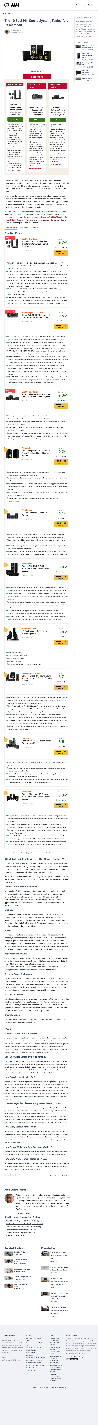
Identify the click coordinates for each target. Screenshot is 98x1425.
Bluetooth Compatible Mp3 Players (87, 55)
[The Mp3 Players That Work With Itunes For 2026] (78, 46)
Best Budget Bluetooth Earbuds (35, 1357)
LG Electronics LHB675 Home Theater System (34, 632)
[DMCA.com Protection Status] (72, 1359)
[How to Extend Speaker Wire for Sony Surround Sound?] (45, 1253)
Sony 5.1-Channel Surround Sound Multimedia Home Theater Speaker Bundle (37, 678)
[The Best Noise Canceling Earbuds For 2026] (8, 1286)
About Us (69, 1357)
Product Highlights (27, 250)
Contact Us (88, 1357)
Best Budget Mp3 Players (33, 1347)
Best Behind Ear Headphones (34, 1368)
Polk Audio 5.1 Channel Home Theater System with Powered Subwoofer (15, 109)
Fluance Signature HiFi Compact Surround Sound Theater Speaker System (36, 796)
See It (15, 119)
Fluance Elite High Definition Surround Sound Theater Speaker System (36, 568)
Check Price (61, 252)
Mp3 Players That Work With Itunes (34, 1339)
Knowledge (34, 227)
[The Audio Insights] (12, 5)
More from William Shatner (15, 1235)
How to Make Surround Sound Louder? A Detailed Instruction (59, 1310)
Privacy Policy (78, 1357)
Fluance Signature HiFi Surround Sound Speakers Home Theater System (36, 453)
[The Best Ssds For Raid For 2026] (8, 1253)
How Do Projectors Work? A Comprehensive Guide (55, 1350)
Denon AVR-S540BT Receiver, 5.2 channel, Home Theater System (37, 111)
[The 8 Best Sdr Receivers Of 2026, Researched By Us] (78, 72)
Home (78, 5)
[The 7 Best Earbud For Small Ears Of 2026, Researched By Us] (8, 1270)
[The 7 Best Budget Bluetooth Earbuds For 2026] (8, 1261)
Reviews (90, 5)
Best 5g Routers (87, 78)
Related (24, 227)
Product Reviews (31, 1370)
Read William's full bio (23, 1213)
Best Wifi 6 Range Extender (22, 1276)
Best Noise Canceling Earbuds (35, 1365)
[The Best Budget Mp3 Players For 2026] (78, 63)
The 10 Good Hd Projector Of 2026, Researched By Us (24, 1227)
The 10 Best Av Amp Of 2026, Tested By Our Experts (24, 1221)
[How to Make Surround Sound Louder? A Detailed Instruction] (45, 1308)
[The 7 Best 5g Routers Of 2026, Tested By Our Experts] (78, 79)
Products (10, 227)
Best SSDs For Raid (20, 1252)
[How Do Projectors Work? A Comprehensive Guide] (45, 1268)
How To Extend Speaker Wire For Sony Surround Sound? (55, 1341)
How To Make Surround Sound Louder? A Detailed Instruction (56, 1377)
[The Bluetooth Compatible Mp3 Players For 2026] (78, 55)
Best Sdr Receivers (31, 1350)
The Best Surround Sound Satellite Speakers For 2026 (24, 1224)
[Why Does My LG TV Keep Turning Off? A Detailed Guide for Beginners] (45, 1294)
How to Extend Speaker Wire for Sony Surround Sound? (58, 1255)
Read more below (14, 170)
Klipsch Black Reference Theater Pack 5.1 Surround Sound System (58, 111)
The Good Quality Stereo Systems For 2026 (21, 1229)
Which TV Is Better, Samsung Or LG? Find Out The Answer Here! (59, 1281)
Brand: (57, 247)
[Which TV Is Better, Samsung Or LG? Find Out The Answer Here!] (45, 1279)
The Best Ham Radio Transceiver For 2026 (20, 1232)
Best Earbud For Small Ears (22, 1269)
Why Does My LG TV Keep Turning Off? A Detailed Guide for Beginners (59, 1296)
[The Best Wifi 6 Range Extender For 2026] (8, 1278)
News (84, 5)
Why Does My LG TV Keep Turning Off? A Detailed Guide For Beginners (56, 1368)
